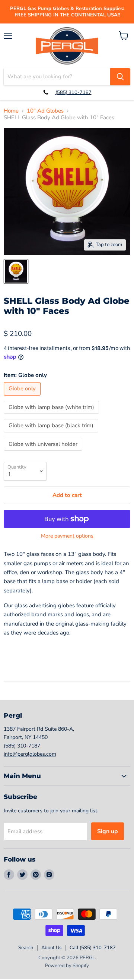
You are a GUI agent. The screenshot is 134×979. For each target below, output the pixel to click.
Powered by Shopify (67, 965)
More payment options (67, 536)
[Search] (120, 76)
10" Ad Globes (45, 111)
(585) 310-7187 (73, 92)
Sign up (107, 831)
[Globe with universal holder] (44, 452)
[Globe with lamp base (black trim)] (52, 434)
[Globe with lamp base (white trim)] (52, 415)
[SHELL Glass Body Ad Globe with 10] (16, 271)
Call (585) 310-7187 (93, 947)
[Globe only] (23, 397)
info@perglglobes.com (30, 754)
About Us (51, 947)
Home (11, 111)
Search (25, 947)
